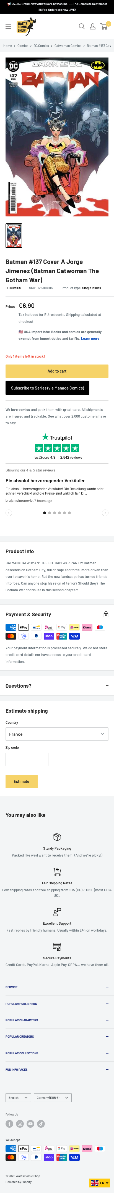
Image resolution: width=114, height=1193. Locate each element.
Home (7, 46)
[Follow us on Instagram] (20, 1124)
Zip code (12, 747)
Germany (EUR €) (48, 1097)
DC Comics (41, 46)
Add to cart (57, 371)
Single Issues (91, 288)
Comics (22, 46)
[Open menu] (8, 26)
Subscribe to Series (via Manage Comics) (47, 387)
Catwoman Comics (68, 46)
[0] (103, 26)
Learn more (90, 338)
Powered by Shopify (19, 1182)
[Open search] (82, 26)
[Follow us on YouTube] (30, 1124)
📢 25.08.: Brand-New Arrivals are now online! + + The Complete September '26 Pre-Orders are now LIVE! (57, 6)
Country (12, 722)
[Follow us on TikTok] (41, 1124)
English (14, 1097)
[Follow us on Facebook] (9, 1124)
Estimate (21, 781)
